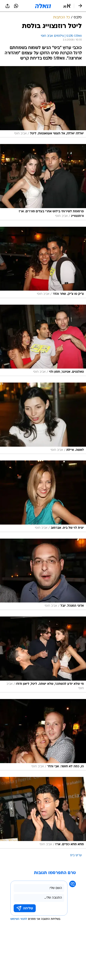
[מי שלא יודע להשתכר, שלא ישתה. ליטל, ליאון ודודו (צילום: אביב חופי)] (43, 654)
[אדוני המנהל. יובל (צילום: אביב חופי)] (43, 574)
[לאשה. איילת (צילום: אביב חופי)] (43, 418)
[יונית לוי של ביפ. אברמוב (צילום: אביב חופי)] (43, 496)
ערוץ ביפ (76, 855)
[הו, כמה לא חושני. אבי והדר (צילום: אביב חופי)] (43, 734)
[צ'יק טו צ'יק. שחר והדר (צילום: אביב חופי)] (43, 262)
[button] (67, 6)
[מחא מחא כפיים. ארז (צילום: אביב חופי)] (43, 812)
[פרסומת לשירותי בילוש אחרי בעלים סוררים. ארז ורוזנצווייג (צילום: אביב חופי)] (43, 182)
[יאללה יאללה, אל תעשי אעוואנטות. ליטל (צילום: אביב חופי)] (43, 101)
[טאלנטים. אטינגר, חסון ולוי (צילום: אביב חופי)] (43, 340)
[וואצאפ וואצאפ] (16, 6)
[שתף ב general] (7, 6)
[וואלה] (43, 6)
